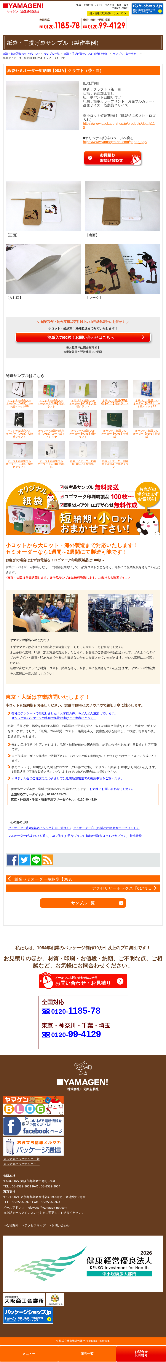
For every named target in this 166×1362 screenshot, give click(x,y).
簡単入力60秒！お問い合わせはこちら (81, 337)
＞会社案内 (10, 1225)
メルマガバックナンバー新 (21, 1159)
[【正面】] (43, 206)
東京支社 (9, 1191)
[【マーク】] (122, 268)
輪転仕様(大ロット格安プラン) (107, 835)
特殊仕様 (136, 835)
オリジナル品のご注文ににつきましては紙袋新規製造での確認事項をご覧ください (67, 778)
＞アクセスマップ (33, 1225)
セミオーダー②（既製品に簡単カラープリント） (106, 828)
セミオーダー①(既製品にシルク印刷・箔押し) (39, 828)
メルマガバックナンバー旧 (21, 1164)
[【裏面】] (122, 206)
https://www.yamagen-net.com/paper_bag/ (115, 142)
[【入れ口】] (43, 268)
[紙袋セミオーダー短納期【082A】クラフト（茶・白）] (42, 105)
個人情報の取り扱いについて (106, 13)
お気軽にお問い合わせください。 (112, 789)
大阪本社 (9, 1176)
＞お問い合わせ (59, 1225)
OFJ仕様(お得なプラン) (68, 835)
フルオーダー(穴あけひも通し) (28, 835)
